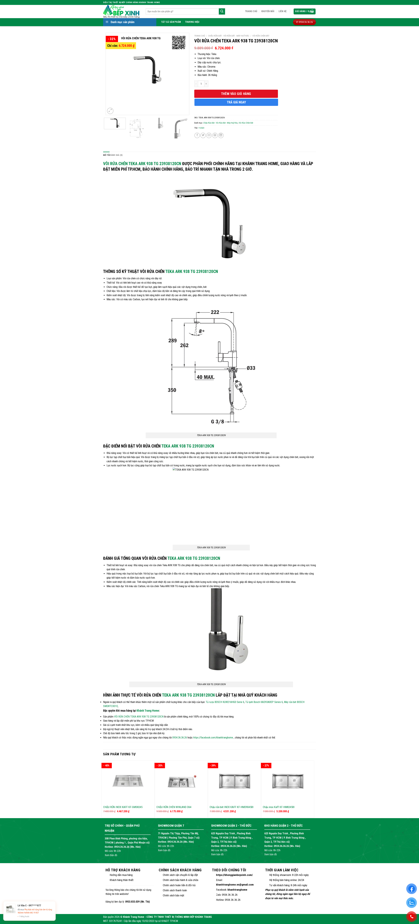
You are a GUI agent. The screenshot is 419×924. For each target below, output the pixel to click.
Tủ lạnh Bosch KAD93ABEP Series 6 (264, 702)
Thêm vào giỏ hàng (236, 94)
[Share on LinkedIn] (221, 135)
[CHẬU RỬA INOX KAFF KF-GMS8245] (128, 781)
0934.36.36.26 (179, 737)
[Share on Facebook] (197, 135)
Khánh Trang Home (148, 710)
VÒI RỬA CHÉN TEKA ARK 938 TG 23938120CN (142, 163)
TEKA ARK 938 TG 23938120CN (191, 271)
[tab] (106, 155)
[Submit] (222, 11)
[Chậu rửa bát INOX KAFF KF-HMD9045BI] (234, 781)
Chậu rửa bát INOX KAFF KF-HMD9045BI (232, 807)
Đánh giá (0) (116, 155)
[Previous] (112, 74)
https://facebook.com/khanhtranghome (213, 737)
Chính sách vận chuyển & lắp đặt (180, 875)
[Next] (183, 74)
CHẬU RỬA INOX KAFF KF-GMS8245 (122, 807)
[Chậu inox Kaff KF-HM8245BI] (287, 781)
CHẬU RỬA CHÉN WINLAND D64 (173, 807)
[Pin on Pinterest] (215, 135)
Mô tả (106, 155)
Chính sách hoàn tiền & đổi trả (179, 885)
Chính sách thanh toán (175, 890)
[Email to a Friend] (209, 135)
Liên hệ (283, 11)
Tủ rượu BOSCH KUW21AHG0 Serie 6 (225, 702)
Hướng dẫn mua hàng (121, 875)
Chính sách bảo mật (173, 895)
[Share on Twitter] (203, 135)
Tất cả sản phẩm (171, 22)
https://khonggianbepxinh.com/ (234, 875)
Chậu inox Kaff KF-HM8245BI (279, 807)
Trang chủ (251, 11)
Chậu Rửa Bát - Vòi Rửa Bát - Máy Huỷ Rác (228, 35)
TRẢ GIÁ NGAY (236, 102)
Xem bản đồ (111, 855)
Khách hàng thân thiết (121, 880)
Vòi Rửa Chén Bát (260, 35)
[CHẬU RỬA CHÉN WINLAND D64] (181, 781)
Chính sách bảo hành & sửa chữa (180, 880)
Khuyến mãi (267, 11)
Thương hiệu (192, 22)
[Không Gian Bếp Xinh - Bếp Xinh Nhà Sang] (122, 11)
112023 (201, 128)
